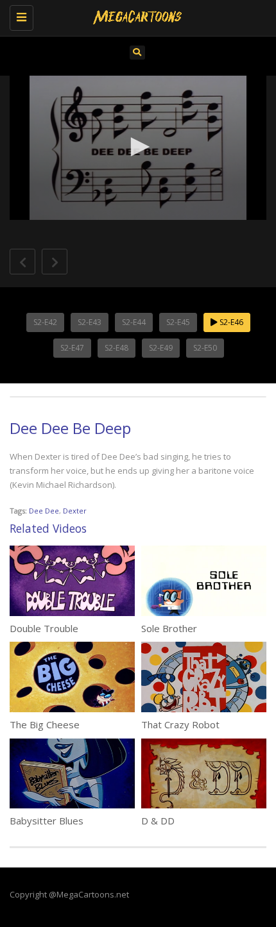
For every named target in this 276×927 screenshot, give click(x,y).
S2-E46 (230, 322)
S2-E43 (89, 322)
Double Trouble (44, 628)
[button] (138, 147)
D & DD (158, 820)
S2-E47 (72, 347)
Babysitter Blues (46, 820)
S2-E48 (116, 347)
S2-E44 (134, 322)
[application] (138, 148)
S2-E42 (45, 322)
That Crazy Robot (180, 724)
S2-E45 (178, 322)
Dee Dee (44, 510)
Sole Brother (169, 628)
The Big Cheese (45, 724)
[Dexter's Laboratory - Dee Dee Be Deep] (135, 16)
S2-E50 (205, 347)
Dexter (75, 510)
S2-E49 (161, 347)
